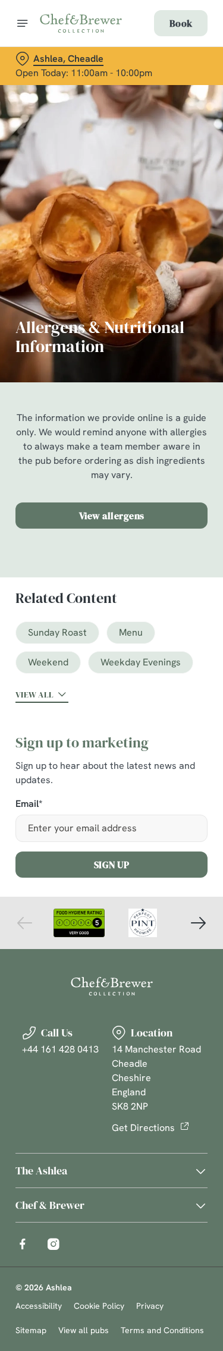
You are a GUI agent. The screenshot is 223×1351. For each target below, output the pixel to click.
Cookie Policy (99, 1305)
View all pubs (83, 1330)
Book (181, 23)
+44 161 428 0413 (60, 1049)
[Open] (22, 23)
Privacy (150, 1305)
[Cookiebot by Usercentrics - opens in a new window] (158, 450)
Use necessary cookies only (111, 890)
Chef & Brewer (49, 1205)
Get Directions (143, 1127)
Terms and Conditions (162, 1330)
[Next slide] (198, 922)
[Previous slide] (24, 922)
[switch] (192, 692)
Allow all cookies (112, 852)
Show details (159, 814)
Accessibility (38, 1305)
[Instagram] (53, 1244)
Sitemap (30, 1330)
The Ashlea (41, 1170)
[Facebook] (22, 1244)
